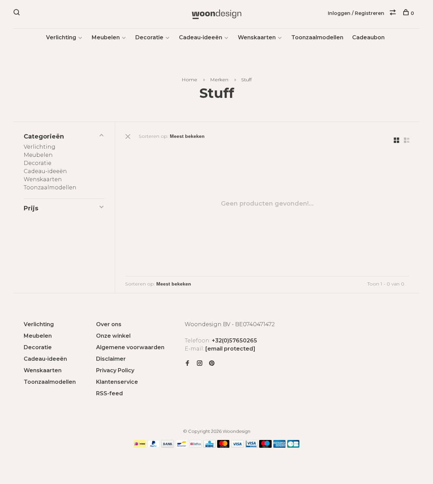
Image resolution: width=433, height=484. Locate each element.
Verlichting (61, 37)
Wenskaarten (257, 37)
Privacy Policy (115, 370)
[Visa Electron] (251, 446)
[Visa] (237, 446)
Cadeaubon (368, 37)
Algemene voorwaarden (130, 347)
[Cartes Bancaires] (293, 446)
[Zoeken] (17, 13)
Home (189, 80)
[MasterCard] (223, 446)
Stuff (246, 80)
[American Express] (279, 446)
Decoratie (149, 37)
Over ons (108, 324)
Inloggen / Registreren (356, 13)
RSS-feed (109, 393)
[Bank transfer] (167, 446)
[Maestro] (265, 446)
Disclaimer (111, 359)
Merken (219, 80)
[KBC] (209, 446)
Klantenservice (117, 382)
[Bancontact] (182, 446)
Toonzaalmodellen (317, 37)
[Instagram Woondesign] (199, 363)
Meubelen (106, 37)
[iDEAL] (140, 446)
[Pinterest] (211, 363)
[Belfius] (195, 446)
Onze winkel (113, 336)
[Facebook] (187, 363)
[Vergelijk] (393, 13)
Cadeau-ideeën (200, 37)
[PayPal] (153, 446)
